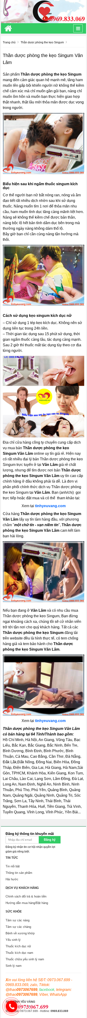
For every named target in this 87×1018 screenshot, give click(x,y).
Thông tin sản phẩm (19, 873)
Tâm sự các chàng (18, 927)
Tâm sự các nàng (17, 920)
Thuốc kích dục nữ (18, 946)
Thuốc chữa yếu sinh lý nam (25, 959)
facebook (46, 990)
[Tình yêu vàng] (43, 11)
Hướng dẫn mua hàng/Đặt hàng (27, 903)
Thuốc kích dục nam (19, 952)
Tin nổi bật (13, 866)
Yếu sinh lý (13, 940)
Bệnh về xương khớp (20, 933)
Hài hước (12, 879)
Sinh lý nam (14, 965)
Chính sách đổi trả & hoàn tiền (26, 896)
